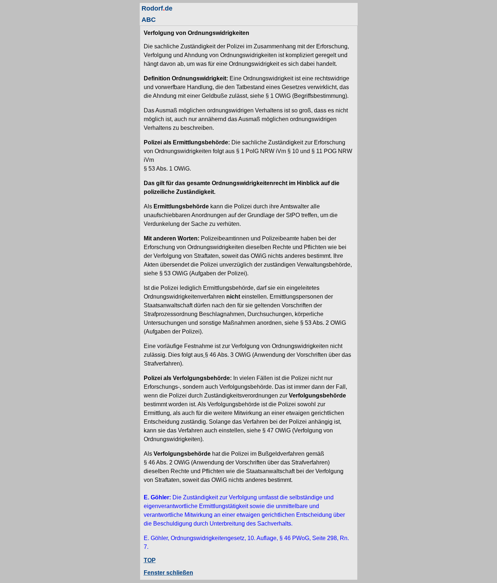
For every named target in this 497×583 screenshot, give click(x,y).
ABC (149, 19)
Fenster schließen (168, 573)
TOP (150, 560)
